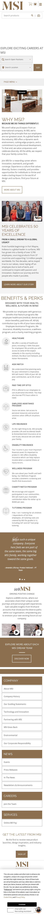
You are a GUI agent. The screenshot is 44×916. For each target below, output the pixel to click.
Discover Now (21, 658)
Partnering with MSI (13, 719)
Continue (22, 904)
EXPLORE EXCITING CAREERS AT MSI (21, 50)
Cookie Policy (8, 897)
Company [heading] (11, 680)
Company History (12, 696)
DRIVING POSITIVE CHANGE (22, 593)
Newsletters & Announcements (18, 785)
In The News (9, 777)
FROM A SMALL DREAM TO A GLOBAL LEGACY (19, 241)
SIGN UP (22, 854)
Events (7, 762)
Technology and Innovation (16, 711)
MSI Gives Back (10, 727)
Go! (38, 67)
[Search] (32, 15)
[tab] (19, 579)
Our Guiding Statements (15, 704)
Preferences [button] (8, 889)
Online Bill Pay (10, 822)
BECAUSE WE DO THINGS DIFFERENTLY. (20, 123)
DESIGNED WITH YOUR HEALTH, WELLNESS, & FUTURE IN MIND (22, 304)
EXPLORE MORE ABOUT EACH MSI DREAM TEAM (22, 646)
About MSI (8, 688)
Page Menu (10, 81)
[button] (39, 15)
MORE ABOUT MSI (12, 189)
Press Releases (10, 769)
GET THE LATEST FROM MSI (22, 834)
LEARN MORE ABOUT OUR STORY (19, 284)
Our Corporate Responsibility (17, 743)
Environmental (10, 735)
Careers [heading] (10, 796)
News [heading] (8, 754)
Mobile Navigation (40, 4)
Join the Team (10, 804)
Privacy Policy (20, 897)
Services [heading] (10, 814)
